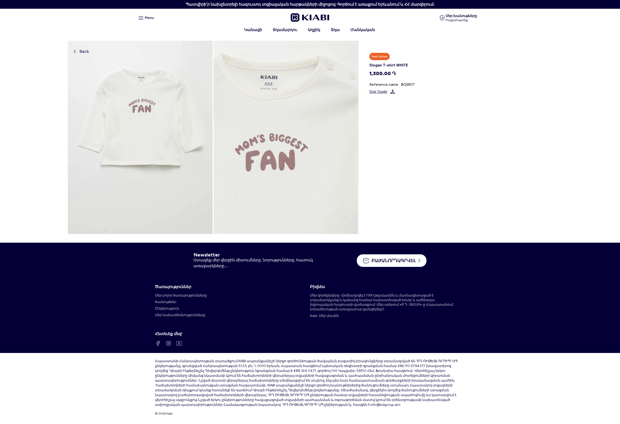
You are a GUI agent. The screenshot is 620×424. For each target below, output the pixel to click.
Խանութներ (165, 302)
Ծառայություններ (173, 286)
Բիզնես (317, 286)
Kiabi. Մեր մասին (324, 316)
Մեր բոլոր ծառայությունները (181, 295)
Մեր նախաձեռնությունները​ (180, 315)
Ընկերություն (167, 308)
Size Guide (378, 91)
